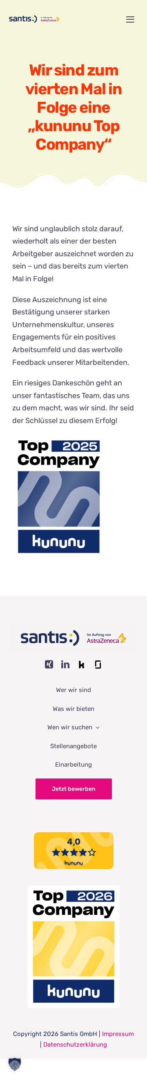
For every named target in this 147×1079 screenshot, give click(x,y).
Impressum (118, 1034)
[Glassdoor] (98, 664)
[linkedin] (65, 664)
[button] (14, 1064)
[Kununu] (82, 664)
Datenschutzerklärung (75, 1044)
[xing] (49, 664)
